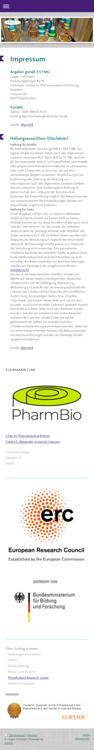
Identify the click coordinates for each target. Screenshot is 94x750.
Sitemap (32, 735)
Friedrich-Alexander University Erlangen (33, 442)
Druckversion (17, 735)
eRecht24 (27, 125)
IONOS (9, 743)
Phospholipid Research (23, 678)
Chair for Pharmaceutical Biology (28, 436)
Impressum (12, 694)
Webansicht (82, 738)
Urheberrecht (19, 270)
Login (86, 734)
